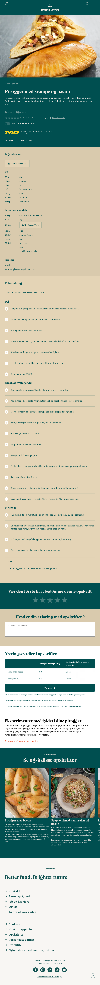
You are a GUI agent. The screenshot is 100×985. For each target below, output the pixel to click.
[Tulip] (12, 132)
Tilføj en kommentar (58, 118)
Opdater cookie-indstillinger (49, 976)
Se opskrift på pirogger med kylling (21, 741)
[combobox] (17, 163)
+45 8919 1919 (43, 963)
